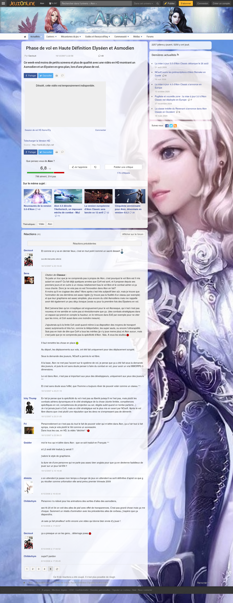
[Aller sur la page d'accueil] (24, 582)
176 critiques (123, 172)
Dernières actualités (164, 55)
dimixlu (28, 478)
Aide (134, 589)
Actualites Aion (43, 582)
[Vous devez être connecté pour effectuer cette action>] (95, 167)
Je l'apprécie (80, 167)
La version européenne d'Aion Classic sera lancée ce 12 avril (97, 209)
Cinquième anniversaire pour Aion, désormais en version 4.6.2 (128, 209)
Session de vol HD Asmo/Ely (38, 129)
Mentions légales (60, 589)
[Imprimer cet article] (56, 75)
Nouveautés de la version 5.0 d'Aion (37, 207)
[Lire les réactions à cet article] (62, 75)
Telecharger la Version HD (37, 140)
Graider (28, 442)
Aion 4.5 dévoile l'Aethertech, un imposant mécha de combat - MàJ (68, 210)
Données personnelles (100, 589)
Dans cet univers (143, 3)
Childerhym (30, 501)
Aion (30, 582)
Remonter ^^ (203, 582)
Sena (26, 273)
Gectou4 (32, 55)
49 (102, 55)
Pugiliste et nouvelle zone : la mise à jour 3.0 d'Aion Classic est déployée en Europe (180, 98)
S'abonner (186, 3)
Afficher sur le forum (132, 234)
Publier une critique (123, 167)
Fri (25, 423)
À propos (46, 589)
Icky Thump (30, 398)
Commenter (100, 129)
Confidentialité (81, 589)
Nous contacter (145, 589)
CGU (71, 589)
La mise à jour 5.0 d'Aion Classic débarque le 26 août (181, 63)
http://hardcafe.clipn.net (43, 144)
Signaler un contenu (121, 589)
